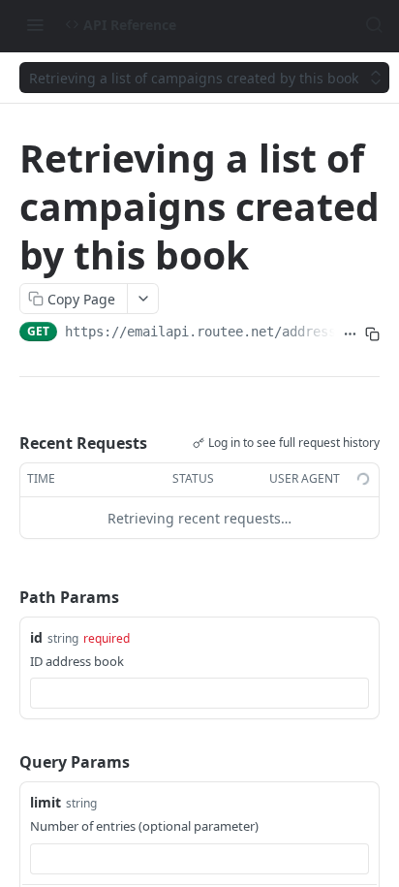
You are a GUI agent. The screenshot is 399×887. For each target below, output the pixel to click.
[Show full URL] (350, 333)
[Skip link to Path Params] (6, 597)
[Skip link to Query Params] (6, 762)
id (36, 637)
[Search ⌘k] (373, 24)
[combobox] (199, 693)
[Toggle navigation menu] (34, 24)
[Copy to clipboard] (372, 333)
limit (45, 802)
